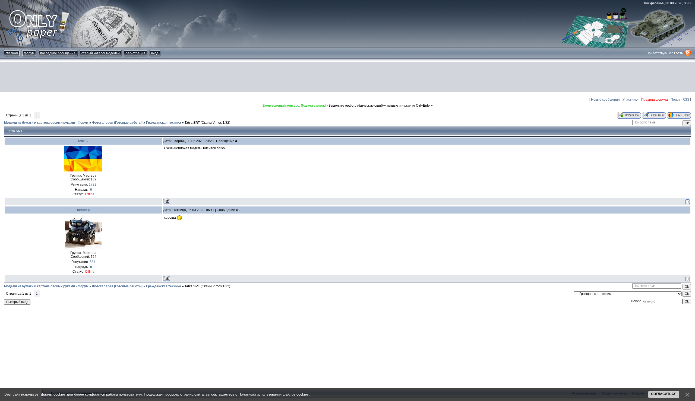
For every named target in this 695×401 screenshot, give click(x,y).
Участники (631, 99)
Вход (154, 53)
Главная (12, 53)
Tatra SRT (192, 123)
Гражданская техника (163, 123)
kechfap (83, 210)
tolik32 (83, 141)
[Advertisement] (347, 77)
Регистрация (135, 53)
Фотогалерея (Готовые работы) (117, 123)
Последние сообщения (57, 53)
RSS (686, 99)
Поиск (675, 99)
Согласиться (664, 394)
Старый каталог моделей (100, 53)
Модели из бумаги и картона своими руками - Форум (46, 123)
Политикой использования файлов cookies (273, 394)
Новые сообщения (605, 99)
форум (29, 53)
